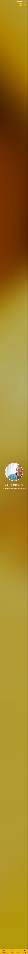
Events (17, 952)
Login (24, 2)
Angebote (4, 952)
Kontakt (24, 952)
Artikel (11, 952)
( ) (21, 4)
